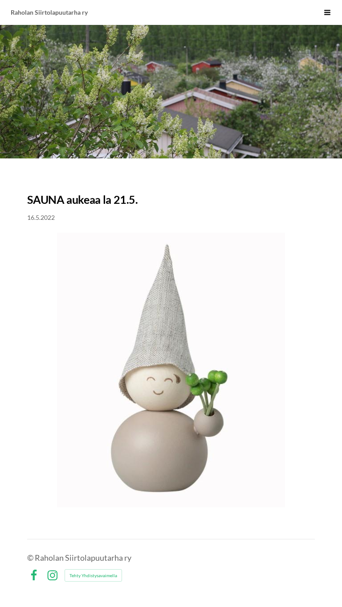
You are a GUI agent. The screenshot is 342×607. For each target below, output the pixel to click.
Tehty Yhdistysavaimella (93, 575)
